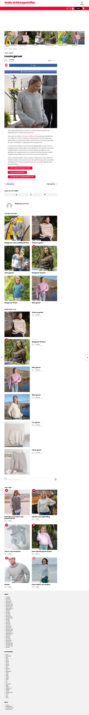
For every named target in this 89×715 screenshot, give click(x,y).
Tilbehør (7, 689)
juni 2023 (8, 620)
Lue (6, 681)
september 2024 (9, 608)
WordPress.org (9, 709)
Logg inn (8, 705)
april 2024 (8, 613)
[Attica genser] (37, 38)
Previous (5, 39)
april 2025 (8, 598)
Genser (14, 240)
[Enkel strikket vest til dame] (44, 570)
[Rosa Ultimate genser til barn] (44, 537)
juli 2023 (7, 619)
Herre (18, 240)
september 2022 (9, 633)
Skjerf (7, 685)
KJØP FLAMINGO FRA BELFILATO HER (20, 168)
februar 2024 (9, 616)
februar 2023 (9, 626)
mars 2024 (8, 615)
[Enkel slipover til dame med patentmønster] (17, 502)
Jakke (7, 672)
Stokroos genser (22, 45)
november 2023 (9, 618)
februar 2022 (9, 640)
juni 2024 (8, 612)
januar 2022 (8, 641)
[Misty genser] (78, 38)
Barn (6, 270)
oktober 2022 (9, 632)
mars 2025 (8, 599)
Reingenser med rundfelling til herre (11, 46)
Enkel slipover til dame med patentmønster (13, 517)
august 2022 (8, 634)
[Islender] (17, 570)
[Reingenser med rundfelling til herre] (11, 38)
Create (78, 8)
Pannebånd (8, 683)
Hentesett (8, 668)
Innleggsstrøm (9, 706)
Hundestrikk (8, 671)
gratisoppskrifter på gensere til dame (32, 162)
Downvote (45, 194)
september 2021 (9, 645)
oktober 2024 (9, 606)
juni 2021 (8, 647)
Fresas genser (36, 450)
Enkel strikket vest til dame (41, 585)
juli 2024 (7, 611)
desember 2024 (9, 604)
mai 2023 (8, 622)
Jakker (7, 677)
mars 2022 (8, 639)
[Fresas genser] (17, 462)
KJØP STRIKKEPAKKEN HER (17, 172)
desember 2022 (9, 629)
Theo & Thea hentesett (12, 551)
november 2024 (9, 605)
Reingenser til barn (63, 45)
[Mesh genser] (1, 357)
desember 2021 (9, 643)
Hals (7, 667)
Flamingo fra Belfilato (28, 136)
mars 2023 (8, 625)
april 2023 (8, 623)
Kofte (7, 679)
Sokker (7, 686)
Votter (7, 697)
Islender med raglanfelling (41, 517)
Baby (7, 654)
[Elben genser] (17, 407)
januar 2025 (8, 602)
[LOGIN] (73, 8)
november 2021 (9, 644)
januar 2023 (8, 627)
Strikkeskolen (9, 688)
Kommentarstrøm (10, 707)
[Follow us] (67, 8)
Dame (34, 240)
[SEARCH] (70, 8)
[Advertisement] (44, 20)
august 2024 (8, 609)
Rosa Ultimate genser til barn (42, 551)
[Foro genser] (17, 434)
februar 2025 (9, 601)
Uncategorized (9, 692)
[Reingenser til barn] (64, 38)
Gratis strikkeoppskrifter (19, 2)
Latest (82, 4)
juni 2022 (8, 636)
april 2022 (8, 637)
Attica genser (35, 45)
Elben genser (36, 395)
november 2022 (9, 630)
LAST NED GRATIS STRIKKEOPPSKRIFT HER (21, 177)
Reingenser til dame (49, 45)
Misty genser (74, 45)
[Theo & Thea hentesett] (17, 537)
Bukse (7, 658)
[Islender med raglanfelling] (44, 502)
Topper (7, 690)
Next (84, 39)
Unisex (7, 693)
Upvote (16, 194)
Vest (7, 695)
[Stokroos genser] (24, 38)
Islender (7, 585)
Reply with (55, 479)
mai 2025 (8, 597)
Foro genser (36, 422)
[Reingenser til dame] (51, 38)
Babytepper (8, 656)
